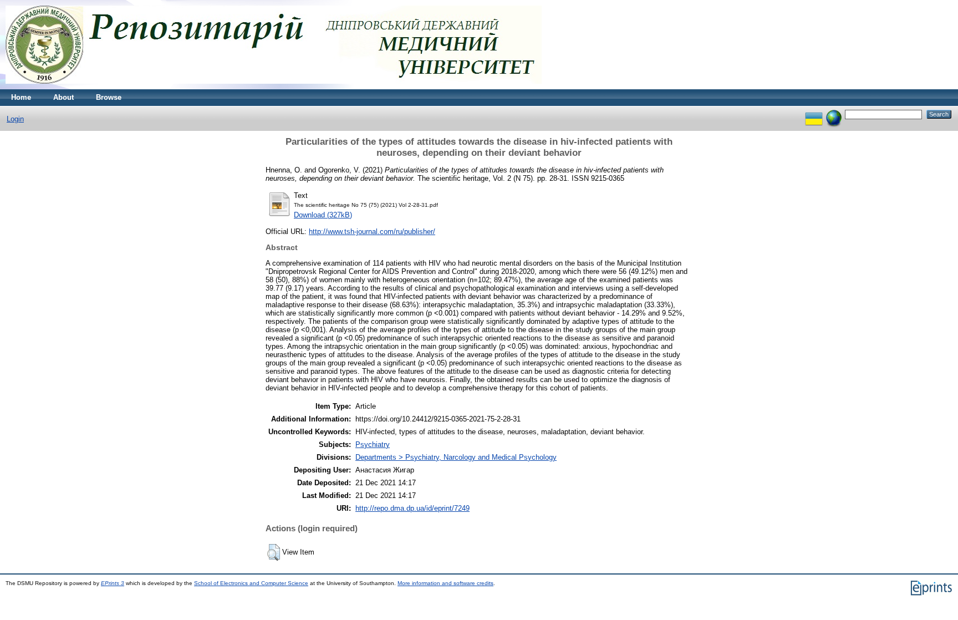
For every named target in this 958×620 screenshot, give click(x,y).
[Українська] (814, 114)
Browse (108, 97)
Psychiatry (372, 444)
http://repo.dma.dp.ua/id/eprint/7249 (412, 508)
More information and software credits (445, 583)
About (63, 97)
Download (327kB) (323, 215)
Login (15, 119)
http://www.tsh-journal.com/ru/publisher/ (372, 231)
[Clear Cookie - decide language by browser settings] (834, 114)
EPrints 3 (112, 583)
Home (21, 97)
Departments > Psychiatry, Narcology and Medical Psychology (456, 457)
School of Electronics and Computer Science (251, 583)
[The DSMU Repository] (273, 87)
